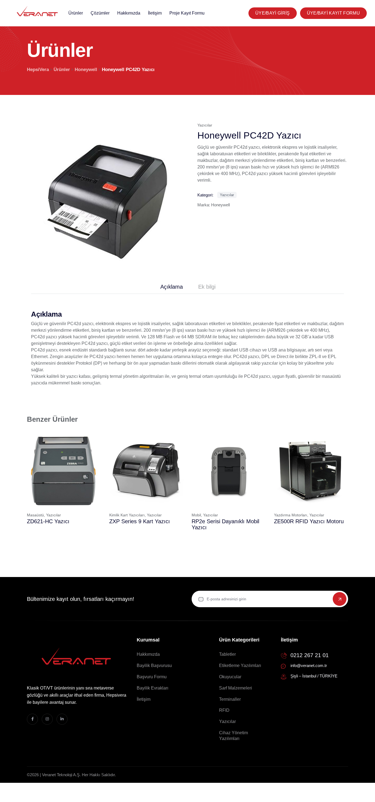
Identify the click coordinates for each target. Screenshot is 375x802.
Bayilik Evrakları (152, 688)
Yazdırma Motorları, (291, 515)
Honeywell (220, 204)
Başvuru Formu (152, 676)
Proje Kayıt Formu (187, 13)
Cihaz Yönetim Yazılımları (233, 735)
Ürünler (75, 13)
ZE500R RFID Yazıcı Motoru (309, 521)
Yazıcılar (204, 125)
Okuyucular (230, 676)
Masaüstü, (36, 515)
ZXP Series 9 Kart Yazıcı (139, 521)
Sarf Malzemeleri (235, 688)
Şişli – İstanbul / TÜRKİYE (313, 676)
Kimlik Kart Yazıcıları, (127, 515)
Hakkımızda (128, 13)
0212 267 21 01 (309, 655)
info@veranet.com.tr (308, 665)
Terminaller (230, 699)
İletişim (155, 13)
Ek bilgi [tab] (207, 287)
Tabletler (227, 654)
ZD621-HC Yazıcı (48, 521)
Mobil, (197, 515)
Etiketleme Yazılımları (240, 665)
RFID (224, 710)
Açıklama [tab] (171, 287)
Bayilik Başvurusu (154, 665)
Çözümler (100, 13)
